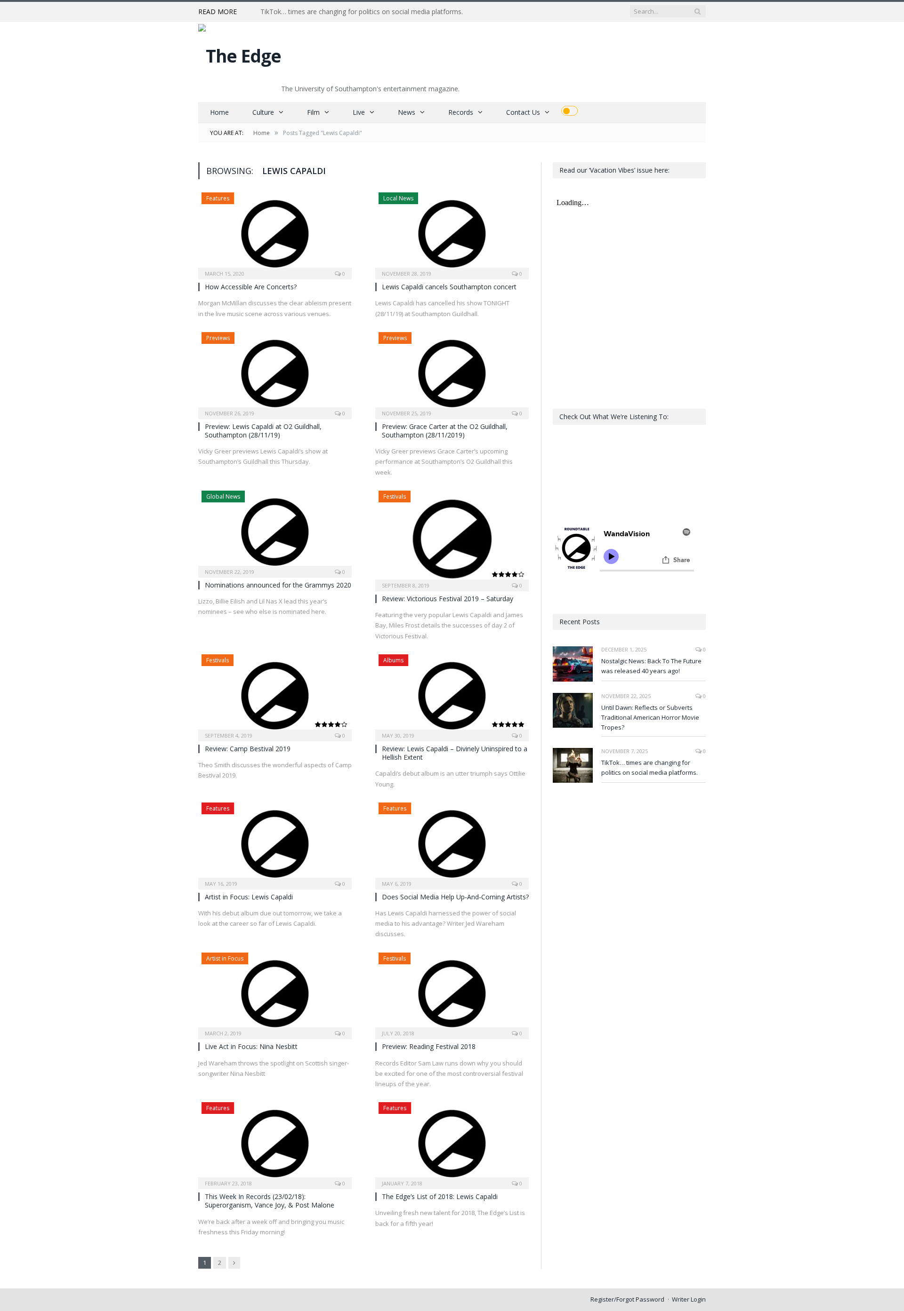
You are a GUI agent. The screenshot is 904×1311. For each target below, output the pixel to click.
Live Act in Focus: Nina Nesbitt (251, 1046)
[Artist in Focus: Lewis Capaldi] (275, 842)
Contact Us (523, 112)
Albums (393, 660)
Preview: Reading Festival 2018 (429, 1046)
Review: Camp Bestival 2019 (248, 748)
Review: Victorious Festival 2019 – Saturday (447, 598)
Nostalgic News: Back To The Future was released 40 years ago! (651, 666)
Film (313, 112)
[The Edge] (239, 53)
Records (460, 112)
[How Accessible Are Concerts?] (275, 232)
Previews (218, 338)
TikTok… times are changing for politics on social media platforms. (361, 12)
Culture (263, 112)
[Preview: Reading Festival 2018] (452, 993)
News (406, 112)
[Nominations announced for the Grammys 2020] (275, 531)
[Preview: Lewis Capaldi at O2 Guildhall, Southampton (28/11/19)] (275, 372)
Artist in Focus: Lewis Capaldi (249, 896)
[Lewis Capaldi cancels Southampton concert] (452, 232)
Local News (398, 198)
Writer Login (689, 1299)
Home (219, 112)
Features (217, 198)
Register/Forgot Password (627, 1299)
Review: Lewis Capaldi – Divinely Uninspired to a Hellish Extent (454, 753)
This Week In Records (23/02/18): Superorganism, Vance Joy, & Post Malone (269, 1200)
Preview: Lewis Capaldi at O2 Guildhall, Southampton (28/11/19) (263, 430)
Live (359, 112)
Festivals (394, 497)
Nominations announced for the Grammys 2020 (278, 584)
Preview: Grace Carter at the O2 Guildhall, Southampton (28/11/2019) (445, 430)
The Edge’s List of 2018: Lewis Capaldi (440, 1196)
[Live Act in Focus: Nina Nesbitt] (275, 993)
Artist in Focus (224, 958)
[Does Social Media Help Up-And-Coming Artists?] (452, 842)
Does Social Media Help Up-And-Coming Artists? (455, 896)
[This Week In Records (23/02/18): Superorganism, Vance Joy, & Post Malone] (275, 1142)
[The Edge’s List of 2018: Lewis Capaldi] (452, 1142)
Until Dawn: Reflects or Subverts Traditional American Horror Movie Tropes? (650, 717)
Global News (223, 497)
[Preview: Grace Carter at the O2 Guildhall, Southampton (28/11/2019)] (452, 372)
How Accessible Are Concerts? (251, 286)
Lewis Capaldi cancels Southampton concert (449, 286)
